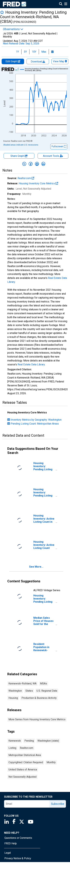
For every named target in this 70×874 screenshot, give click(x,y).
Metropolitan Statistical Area (24, 755)
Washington (15, 690)
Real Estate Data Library (31, 364)
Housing (13, 697)
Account (51, 155)
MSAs (43, 683)
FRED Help (10, 843)
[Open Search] (60, 4)
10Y (34, 51)
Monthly (51, 762)
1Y (17, 51)
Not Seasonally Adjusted (22, 776)
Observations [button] (11, 29)
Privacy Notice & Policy (17, 858)
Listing (12, 747)
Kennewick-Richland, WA (22, 683)
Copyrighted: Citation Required (25, 762)
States (29, 690)
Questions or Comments (18, 837)
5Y (25, 51)
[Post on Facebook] (31, 164)
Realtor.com (25, 178)
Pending (29, 740)
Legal (7, 852)
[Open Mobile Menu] (65, 4)
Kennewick (14, 740)
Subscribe (57, 804)
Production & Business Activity (39, 697)
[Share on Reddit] (37, 164)
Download (37, 61)
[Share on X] (24, 164)
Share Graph (17, 155)
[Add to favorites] (2, 12)
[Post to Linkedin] (43, 164)
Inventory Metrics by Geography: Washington (36, 419)
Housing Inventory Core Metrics (37, 183)
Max (43, 51)
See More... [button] (36, 566)
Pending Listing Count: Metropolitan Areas (35, 423)
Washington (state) (48, 740)
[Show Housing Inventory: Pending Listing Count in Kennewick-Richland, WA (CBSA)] (47, 69)
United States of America (22, 769)
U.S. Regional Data (46, 690)
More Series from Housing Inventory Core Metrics (36, 719)
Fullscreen (57, 146)
